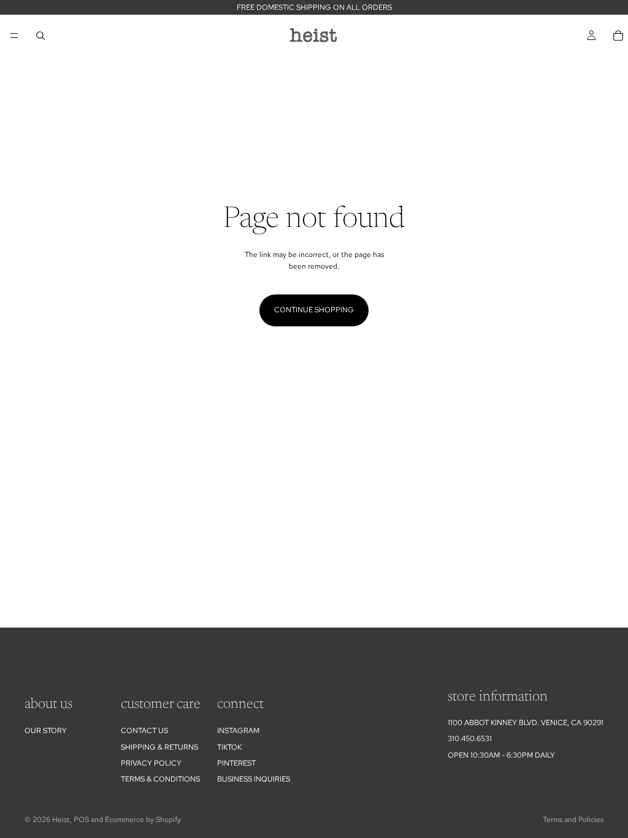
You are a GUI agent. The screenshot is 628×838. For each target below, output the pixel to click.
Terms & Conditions (160, 779)
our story (46, 731)
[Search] (40, 35)
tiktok (229, 747)
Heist (61, 820)
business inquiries (253, 779)
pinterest (236, 763)
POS (81, 820)
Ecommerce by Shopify (143, 820)
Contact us (144, 731)
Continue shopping (314, 310)
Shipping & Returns (159, 747)
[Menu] (14, 35)
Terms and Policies (573, 820)
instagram (238, 731)
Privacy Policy (151, 763)
